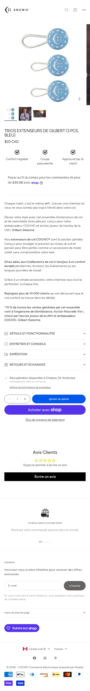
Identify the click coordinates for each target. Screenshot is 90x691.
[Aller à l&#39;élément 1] (10, 113)
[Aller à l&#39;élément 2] (25, 114)
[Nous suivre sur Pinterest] (55, 658)
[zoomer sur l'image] (79, 98)
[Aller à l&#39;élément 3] (39, 113)
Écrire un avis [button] (45, 477)
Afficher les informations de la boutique (30, 387)
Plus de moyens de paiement (45, 420)
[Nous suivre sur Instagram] (45, 658)
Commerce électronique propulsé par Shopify (56, 667)
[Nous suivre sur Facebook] (34, 658)
